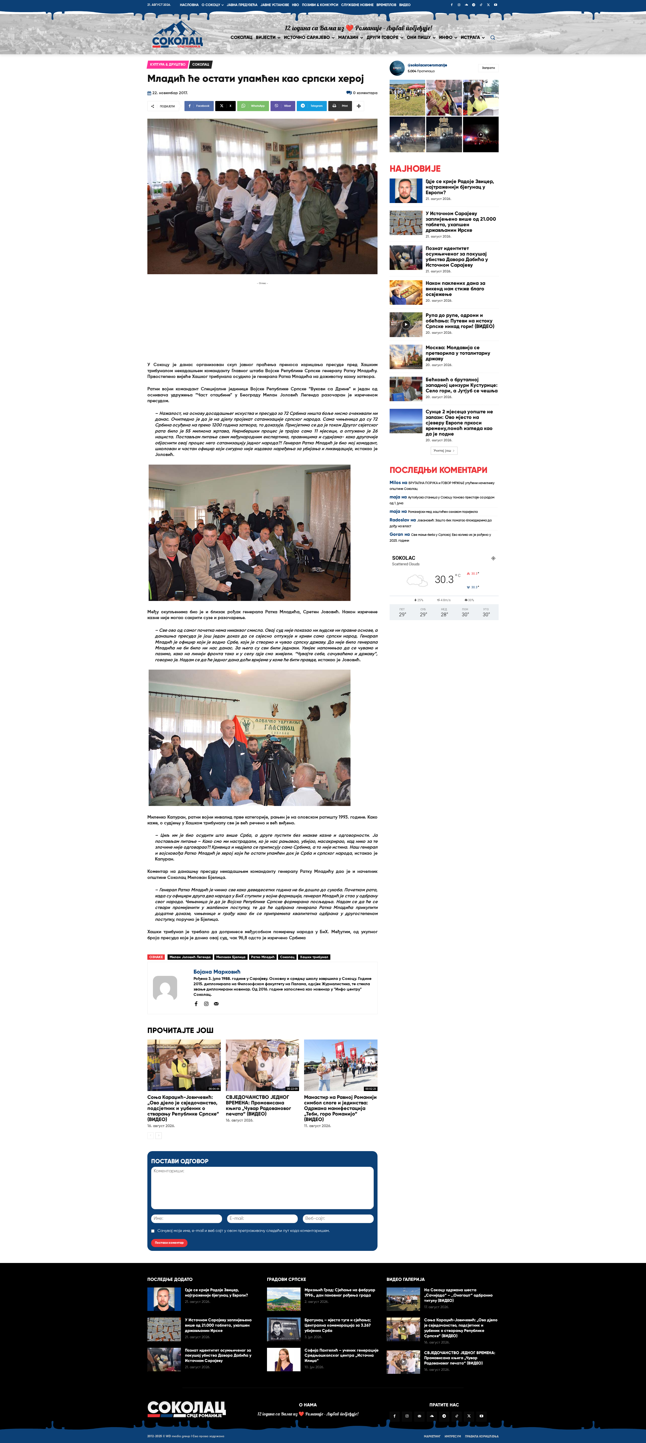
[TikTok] (481, 5)
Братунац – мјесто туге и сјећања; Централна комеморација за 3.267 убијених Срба (338, 1325)
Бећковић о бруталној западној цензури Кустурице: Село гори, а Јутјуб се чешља (462, 385)
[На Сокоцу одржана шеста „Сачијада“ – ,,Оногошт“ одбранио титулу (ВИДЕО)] (403, 1299)
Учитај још (442, 450)
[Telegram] (474, 5)
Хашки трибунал (314, 957)
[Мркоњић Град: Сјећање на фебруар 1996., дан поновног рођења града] (284, 1299)
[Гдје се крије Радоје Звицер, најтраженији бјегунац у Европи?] (406, 191)
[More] (359, 106)
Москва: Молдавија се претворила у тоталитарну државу (458, 353)
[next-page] (158, 1135)
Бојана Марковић (217, 971)
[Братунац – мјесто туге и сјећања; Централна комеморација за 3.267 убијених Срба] (284, 1329)
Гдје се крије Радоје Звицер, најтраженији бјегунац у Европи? (460, 186)
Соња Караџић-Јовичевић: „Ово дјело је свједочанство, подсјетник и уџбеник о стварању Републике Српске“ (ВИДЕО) (183, 1108)
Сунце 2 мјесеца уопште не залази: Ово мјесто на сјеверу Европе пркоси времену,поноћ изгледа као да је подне (459, 423)
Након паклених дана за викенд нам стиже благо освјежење (455, 288)
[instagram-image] (407, 97)
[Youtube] (496, 5)
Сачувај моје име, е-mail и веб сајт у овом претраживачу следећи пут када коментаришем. (243, 1231)
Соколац (200, 64)
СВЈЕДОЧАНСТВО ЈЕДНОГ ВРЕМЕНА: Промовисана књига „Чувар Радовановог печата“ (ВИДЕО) (258, 1105)
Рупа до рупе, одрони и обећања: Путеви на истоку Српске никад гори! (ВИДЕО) (460, 320)
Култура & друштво (167, 64)
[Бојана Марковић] (170, 988)
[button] (493, 37)
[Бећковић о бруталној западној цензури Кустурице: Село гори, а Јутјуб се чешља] (406, 389)
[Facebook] (452, 5)
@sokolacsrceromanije (427, 65)
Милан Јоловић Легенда (190, 957)
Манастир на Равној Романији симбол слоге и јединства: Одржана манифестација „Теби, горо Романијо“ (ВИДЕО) (340, 1108)
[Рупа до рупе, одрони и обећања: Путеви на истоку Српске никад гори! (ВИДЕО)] (406, 324)
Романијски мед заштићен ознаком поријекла (443, 512)
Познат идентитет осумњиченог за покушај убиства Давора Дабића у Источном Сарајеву (457, 256)
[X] (488, 5)
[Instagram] (459, 5)
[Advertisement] (262, 321)
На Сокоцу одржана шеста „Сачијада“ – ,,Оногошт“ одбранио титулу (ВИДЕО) (458, 1295)
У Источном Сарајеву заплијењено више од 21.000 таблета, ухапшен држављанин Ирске (461, 221)
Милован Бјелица (231, 957)
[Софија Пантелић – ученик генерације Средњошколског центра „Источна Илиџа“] (284, 1359)
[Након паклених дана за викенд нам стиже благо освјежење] (406, 292)
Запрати (488, 68)
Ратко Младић (263, 957)
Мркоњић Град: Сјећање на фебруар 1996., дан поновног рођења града (340, 1292)
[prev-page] (150, 1135)
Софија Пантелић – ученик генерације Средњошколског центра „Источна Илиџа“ (342, 1355)
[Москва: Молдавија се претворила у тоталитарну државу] (406, 357)
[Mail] (216, 1003)
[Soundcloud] (466, 5)
